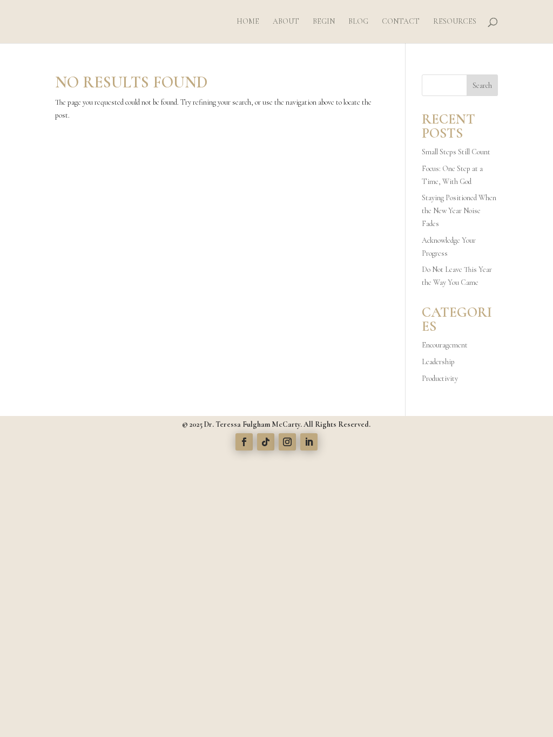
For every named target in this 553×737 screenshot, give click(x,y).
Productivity (440, 378)
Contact (401, 22)
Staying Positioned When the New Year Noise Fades (459, 210)
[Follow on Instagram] (287, 442)
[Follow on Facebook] (244, 442)
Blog (358, 22)
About (286, 22)
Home (248, 22)
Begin (324, 22)
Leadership (438, 361)
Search (482, 85)
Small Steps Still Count (456, 151)
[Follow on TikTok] (265, 442)
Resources (454, 22)
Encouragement (445, 345)
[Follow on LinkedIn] (309, 442)
